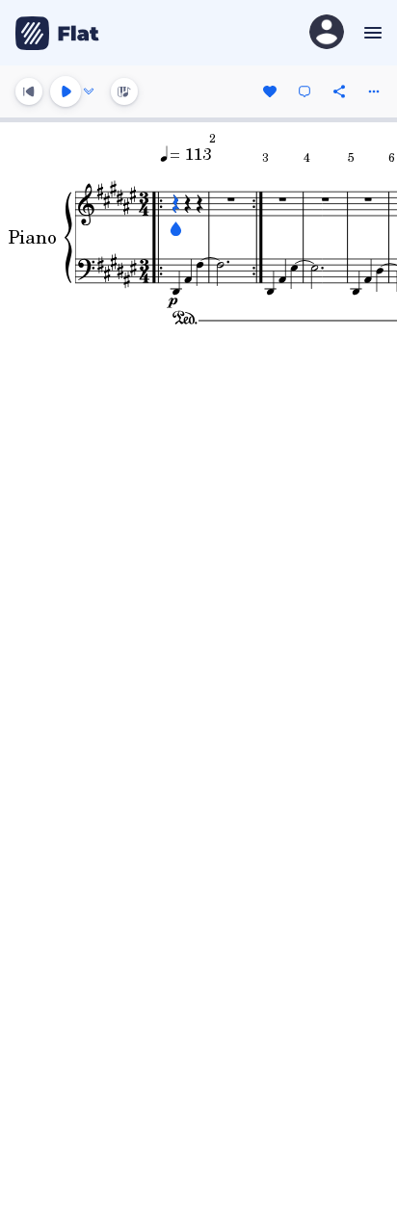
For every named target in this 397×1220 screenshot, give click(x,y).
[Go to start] (28, 91)
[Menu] (370, 32)
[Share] (339, 91)
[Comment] (304, 91)
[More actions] (374, 91)
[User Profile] (326, 33)
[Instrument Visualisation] (124, 91)
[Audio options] (88, 91)
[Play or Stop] (65, 91)
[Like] (269, 91)
